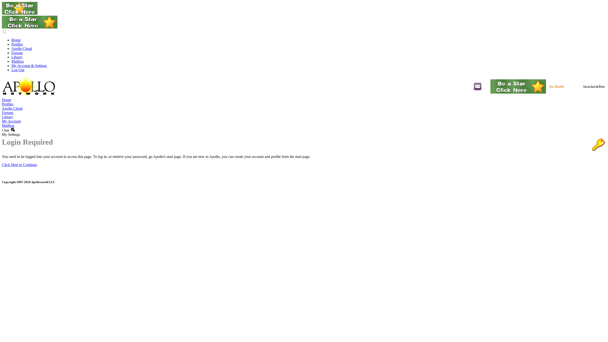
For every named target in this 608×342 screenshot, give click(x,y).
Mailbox (17, 61)
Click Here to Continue (19, 165)
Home (16, 40)
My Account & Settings (29, 66)
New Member (556, 86)
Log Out (17, 70)
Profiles (17, 44)
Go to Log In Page (594, 86)
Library (17, 57)
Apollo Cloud (21, 49)
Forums (17, 53)
